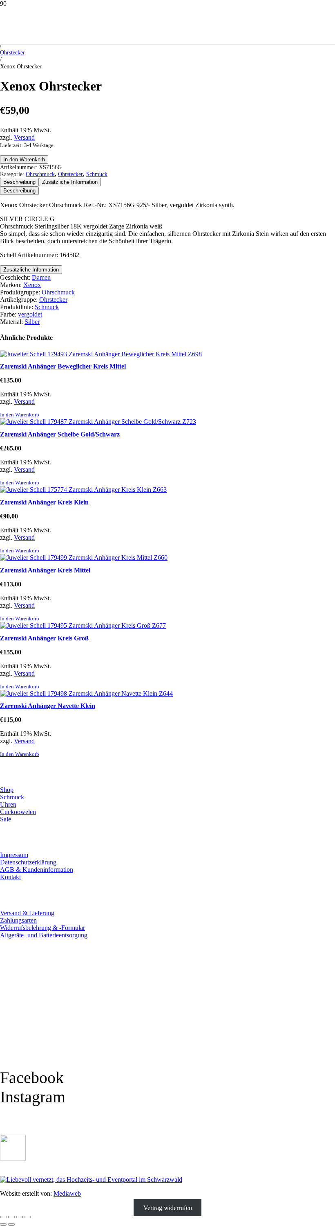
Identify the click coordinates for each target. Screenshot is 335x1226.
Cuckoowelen (18, 811)
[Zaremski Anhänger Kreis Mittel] (84, 557)
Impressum (14, 854)
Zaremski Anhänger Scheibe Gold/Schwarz (60, 434)
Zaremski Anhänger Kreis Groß (44, 638)
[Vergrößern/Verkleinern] (3, 1217)
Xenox (32, 284)
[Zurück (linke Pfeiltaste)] (3, 1224)
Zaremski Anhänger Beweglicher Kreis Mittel (63, 366)
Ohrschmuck (40, 174)
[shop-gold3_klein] (13, 1158)
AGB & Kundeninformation (36, 869)
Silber (32, 321)
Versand (24, 137)
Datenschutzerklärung (28, 862)
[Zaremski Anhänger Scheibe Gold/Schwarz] (98, 421)
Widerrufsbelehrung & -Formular (42, 927)
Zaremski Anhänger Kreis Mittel (45, 570)
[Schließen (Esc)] (28, 1217)
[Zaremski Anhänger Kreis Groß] (83, 625)
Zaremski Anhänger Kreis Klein (44, 502)
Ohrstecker (12, 52)
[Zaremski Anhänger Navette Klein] (86, 693)
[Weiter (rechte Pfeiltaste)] (11, 1224)
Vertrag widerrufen (167, 1207)
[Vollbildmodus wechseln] (11, 1217)
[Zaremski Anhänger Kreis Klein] (83, 489)
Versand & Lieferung (27, 912)
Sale (5, 819)
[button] (19, 415)
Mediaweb (67, 1193)
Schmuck (96, 174)
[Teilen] (19, 1217)
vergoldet (30, 314)
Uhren (8, 804)
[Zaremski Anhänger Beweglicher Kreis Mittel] (101, 354)
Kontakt (10, 876)
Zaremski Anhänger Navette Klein (47, 705)
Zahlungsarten (18, 920)
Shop (6, 789)
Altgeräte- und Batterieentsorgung (43, 935)
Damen (41, 277)
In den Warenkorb (24, 159)
